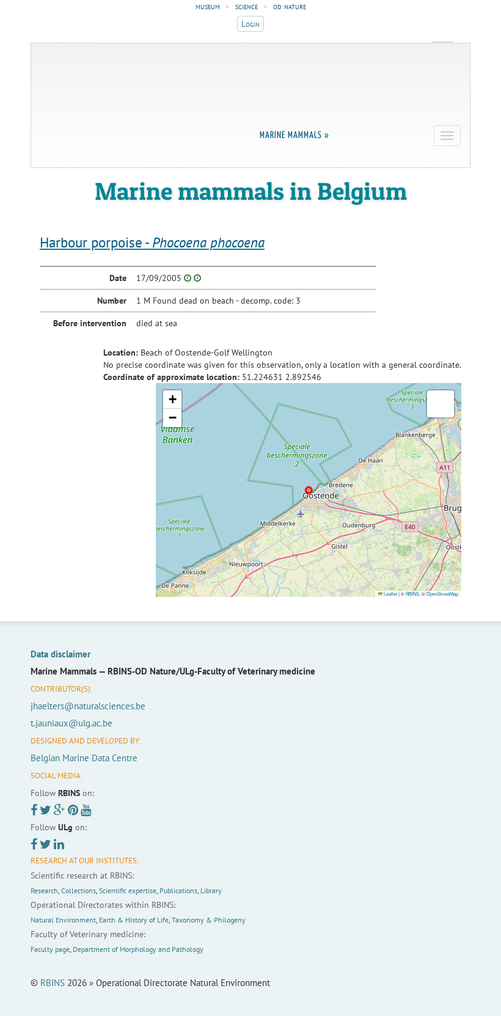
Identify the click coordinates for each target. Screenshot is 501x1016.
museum (208, 6)
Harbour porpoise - (152, 242)
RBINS (412, 593)
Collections (78, 890)
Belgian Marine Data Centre (84, 758)
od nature (289, 6)
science (246, 6)
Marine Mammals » (294, 135)
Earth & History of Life (134, 919)
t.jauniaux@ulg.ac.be (71, 723)
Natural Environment (63, 919)
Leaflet (389, 593)
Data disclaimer (60, 654)
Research (44, 890)
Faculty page (50, 949)
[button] (172, 399)
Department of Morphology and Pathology (138, 949)
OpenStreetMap (442, 593)
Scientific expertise (127, 890)
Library (211, 890)
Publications (178, 890)
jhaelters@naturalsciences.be (88, 706)
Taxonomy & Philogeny (209, 919)
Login (250, 23)
